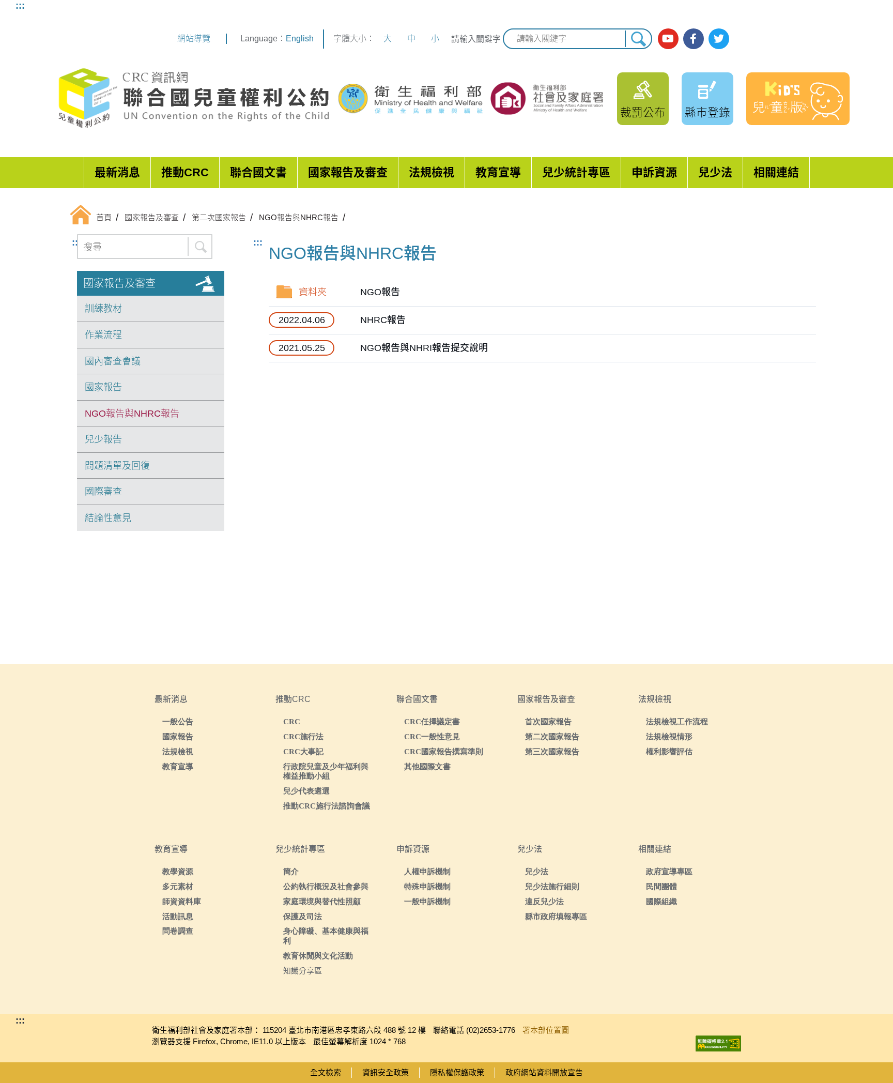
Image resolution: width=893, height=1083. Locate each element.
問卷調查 (177, 931)
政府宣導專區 (669, 871)
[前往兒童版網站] (798, 98)
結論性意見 (108, 518)
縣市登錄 (707, 112)
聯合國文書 (258, 172)
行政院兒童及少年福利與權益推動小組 (325, 771)
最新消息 (117, 172)
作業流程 (103, 335)
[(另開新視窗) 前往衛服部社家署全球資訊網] (547, 98)
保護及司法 (302, 916)
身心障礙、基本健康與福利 (325, 935)
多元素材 (177, 886)
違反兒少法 (544, 901)
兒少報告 (103, 439)
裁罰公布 (643, 112)
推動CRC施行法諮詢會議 (326, 806)
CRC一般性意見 (432, 736)
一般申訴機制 (427, 901)
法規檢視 (431, 172)
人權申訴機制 (427, 871)
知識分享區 (302, 970)
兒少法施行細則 (552, 886)
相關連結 (776, 172)
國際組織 (661, 901)
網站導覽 (193, 38)
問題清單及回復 (117, 466)
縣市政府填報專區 (556, 916)
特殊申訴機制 (427, 886)
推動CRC (185, 172)
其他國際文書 (427, 766)
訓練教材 (103, 308)
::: (20, 6)
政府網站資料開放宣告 (544, 1072)
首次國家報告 (548, 721)
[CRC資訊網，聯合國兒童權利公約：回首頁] (193, 98)
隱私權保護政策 (457, 1072)
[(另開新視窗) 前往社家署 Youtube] (668, 38)
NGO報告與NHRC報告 (132, 413)
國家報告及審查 (348, 172)
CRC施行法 (303, 736)
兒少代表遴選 (306, 791)
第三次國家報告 (552, 751)
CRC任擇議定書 (432, 721)
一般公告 (177, 721)
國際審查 (103, 491)
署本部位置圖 (545, 1030)
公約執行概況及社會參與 (325, 886)
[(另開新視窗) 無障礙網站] (718, 1040)
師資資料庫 (181, 901)
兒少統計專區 (576, 172)
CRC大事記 (303, 751)
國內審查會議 (113, 361)
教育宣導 (498, 172)
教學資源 (177, 871)
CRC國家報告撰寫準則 (443, 751)
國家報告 (103, 387)
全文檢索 (325, 1072)
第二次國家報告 (552, 736)
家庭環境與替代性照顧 (322, 901)
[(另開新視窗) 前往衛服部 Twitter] (719, 38)
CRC (291, 721)
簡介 (291, 871)
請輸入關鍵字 (476, 39)
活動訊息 (177, 916)
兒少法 (715, 172)
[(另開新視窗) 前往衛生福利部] (411, 99)
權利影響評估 (669, 751)
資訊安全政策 (385, 1072)
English (300, 38)
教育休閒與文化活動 (318, 955)
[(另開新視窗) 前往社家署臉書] (693, 38)
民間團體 (661, 886)
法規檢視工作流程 (677, 721)
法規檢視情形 (669, 736)
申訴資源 (654, 172)
